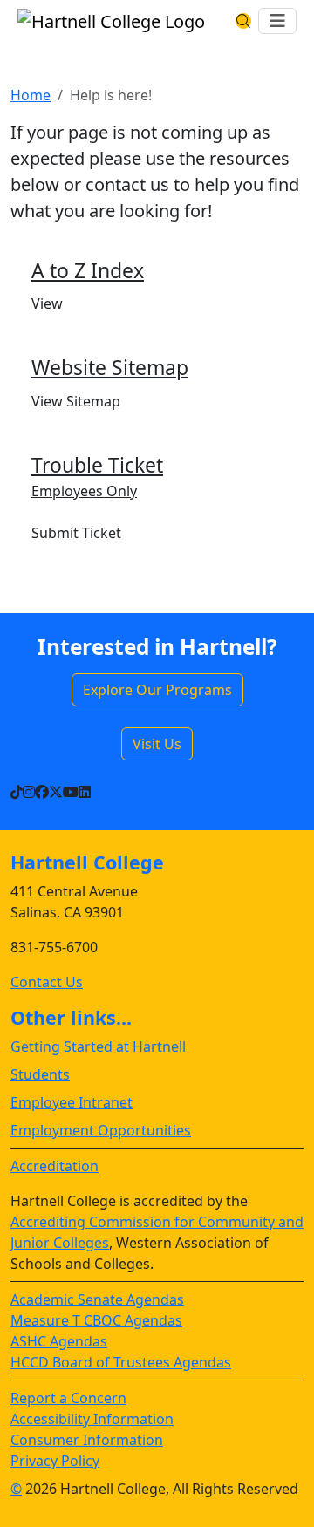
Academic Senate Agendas (97, 1299)
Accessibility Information (92, 1418)
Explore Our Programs (157, 689)
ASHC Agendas (58, 1341)
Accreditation (54, 1166)
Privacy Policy (54, 1460)
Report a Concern (68, 1398)
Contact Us (46, 982)
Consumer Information (86, 1439)
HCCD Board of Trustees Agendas (120, 1362)
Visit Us (157, 743)
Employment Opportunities (100, 1130)
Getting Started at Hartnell (98, 1046)
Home (30, 95)
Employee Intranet (71, 1102)
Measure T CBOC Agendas (96, 1320)
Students (40, 1074)
